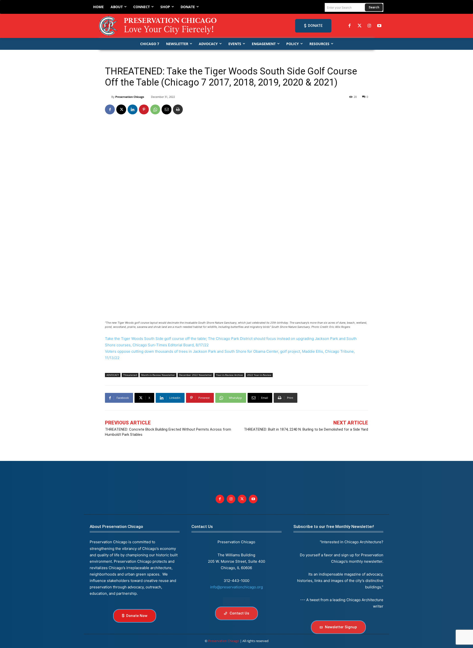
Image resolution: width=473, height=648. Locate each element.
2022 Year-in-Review (259, 375)
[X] (121, 109)
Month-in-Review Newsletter (158, 375)
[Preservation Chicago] (158, 26)
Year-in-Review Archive (229, 375)
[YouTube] (379, 26)
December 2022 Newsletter (195, 375)
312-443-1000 (236, 580)
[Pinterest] (144, 109)
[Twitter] (359, 26)
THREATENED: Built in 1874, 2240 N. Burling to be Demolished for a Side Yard (306, 429)
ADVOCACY (112, 375)
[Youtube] (253, 499)
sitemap (236, 601)
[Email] (166, 109)
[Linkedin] (132, 109)
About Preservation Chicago (116, 526)
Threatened (130, 375)
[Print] (178, 109)
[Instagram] (369, 26)
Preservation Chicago (129, 97)
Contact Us (202, 526)
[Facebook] (350, 26)
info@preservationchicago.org (236, 587)
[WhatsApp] (155, 109)
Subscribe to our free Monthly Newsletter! (333, 526)
